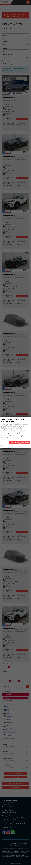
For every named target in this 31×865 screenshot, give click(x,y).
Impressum (19, 446)
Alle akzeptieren (14, 442)
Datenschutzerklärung (7, 446)
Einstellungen (25, 442)
